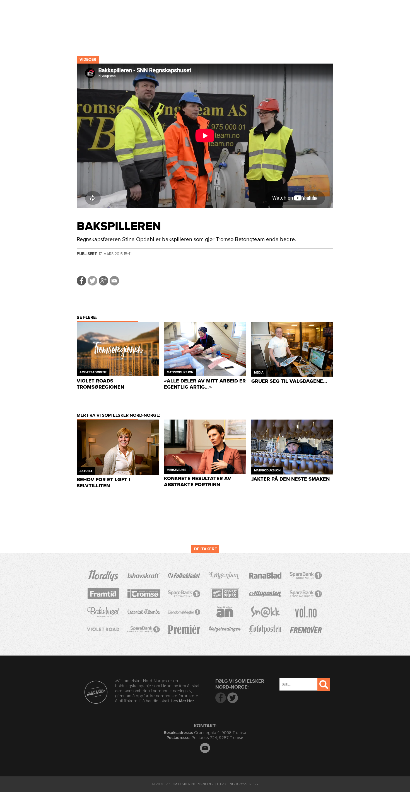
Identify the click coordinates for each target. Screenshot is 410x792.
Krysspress (247, 784)
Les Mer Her (182, 700)
